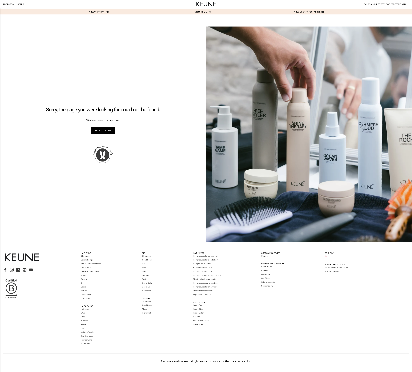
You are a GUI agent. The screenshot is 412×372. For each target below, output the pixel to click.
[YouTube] (31, 270)
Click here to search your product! (103, 120)
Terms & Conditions (241, 361)
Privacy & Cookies (220, 361)
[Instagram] (12, 270)
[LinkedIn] (18, 270)
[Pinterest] (25, 270)
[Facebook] (5, 270)
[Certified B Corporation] (11, 300)
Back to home (103, 130)
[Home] (206, 4)
